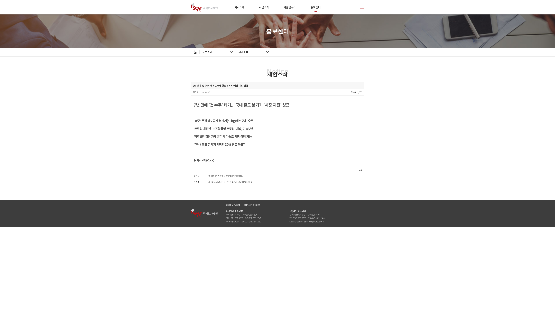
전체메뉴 (362, 7)
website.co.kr (277, 221)
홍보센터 (315, 7)
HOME (195, 52)
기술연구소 (289, 7)
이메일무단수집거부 (252, 205)
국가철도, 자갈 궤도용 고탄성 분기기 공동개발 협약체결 (230, 181)
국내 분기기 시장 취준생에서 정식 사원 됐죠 (225, 175)
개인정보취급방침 (233, 205)
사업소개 (264, 7)
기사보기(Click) (205, 160)
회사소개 (239, 7)
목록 (360, 170)
